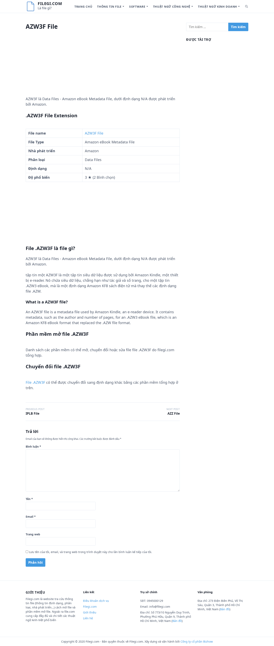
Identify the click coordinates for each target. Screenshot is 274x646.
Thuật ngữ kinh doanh (217, 6)
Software (137, 6)
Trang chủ (83, 6)
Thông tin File (109, 6)
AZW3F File (94, 133)
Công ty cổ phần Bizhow (197, 641)
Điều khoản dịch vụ (96, 601)
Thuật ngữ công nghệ (171, 6)
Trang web (33, 534)
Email (31, 516)
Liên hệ (88, 618)
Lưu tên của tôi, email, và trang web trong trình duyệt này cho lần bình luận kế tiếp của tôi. (90, 552)
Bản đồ (177, 621)
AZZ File (173, 413)
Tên (29, 499)
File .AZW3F (35, 382)
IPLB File (32, 413)
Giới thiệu (89, 612)
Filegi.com (50, 3)
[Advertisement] (103, 68)
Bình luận (33, 446)
